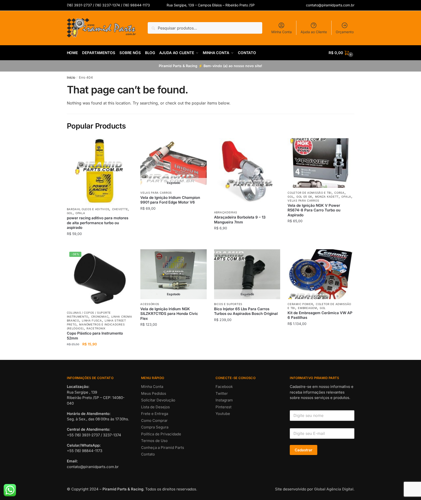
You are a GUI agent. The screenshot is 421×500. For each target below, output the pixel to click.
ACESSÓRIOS (149, 304)
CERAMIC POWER (300, 304)
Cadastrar (303, 450)
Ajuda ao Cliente (314, 32)
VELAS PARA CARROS (156, 192)
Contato (148, 454)
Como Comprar (154, 420)
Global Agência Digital (333, 489)
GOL (70, 213)
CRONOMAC (100, 316)
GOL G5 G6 (304, 196)
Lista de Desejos (155, 407)
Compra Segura (154, 427)
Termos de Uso (154, 440)
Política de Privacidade (161, 434)
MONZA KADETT (327, 196)
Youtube (223, 413)
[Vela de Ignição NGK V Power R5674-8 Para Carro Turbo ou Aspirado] (321, 163)
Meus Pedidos (153, 393)
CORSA (339, 192)
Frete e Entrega (154, 413)
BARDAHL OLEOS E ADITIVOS (88, 209)
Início (71, 77)
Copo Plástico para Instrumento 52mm (95, 335)
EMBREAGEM (307, 308)
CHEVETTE (120, 209)
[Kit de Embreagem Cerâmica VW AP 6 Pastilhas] (321, 274)
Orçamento (345, 32)
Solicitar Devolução (158, 400)
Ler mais (173, 243)
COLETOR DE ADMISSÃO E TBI (310, 192)
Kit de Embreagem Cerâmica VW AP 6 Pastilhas (320, 315)
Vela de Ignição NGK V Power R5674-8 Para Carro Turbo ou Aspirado (314, 210)
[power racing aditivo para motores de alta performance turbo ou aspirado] (100, 171)
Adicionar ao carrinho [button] (99, 243)
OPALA (80, 213)
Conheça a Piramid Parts (162, 447)
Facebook (224, 386)
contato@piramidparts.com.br (330, 5)
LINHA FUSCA (92, 320)
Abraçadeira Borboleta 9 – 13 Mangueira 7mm (240, 219)
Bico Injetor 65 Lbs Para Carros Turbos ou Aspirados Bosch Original (246, 311)
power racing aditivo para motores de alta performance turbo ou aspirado (97, 223)
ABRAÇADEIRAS (225, 212)
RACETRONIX (96, 328)
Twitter (222, 393)
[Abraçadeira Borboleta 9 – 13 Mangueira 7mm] (247, 173)
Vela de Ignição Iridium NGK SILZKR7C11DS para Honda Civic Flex (169, 314)
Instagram (224, 400)
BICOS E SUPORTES (228, 304)
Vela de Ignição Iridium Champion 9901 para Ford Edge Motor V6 (170, 200)
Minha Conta (281, 32)
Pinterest (224, 407)
